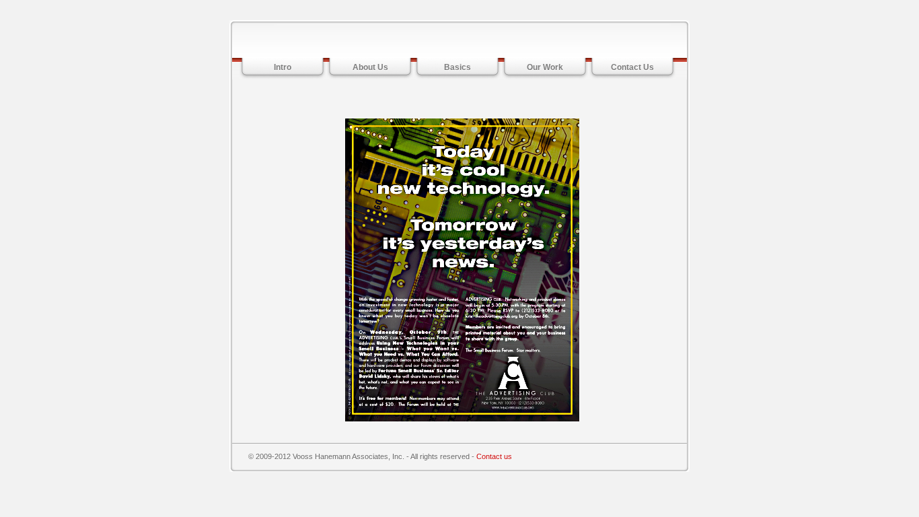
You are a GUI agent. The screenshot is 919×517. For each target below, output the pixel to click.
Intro (282, 67)
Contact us (494, 456)
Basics (457, 67)
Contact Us (632, 67)
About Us (370, 67)
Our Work (545, 67)
